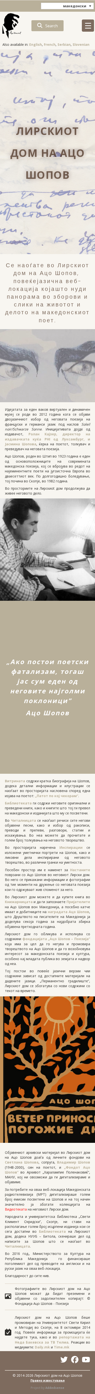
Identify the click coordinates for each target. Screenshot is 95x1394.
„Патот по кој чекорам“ (56, 795)
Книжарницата (19, 901)
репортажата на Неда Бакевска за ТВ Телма (52, 1339)
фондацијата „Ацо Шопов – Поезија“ (56, 938)
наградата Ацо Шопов (68, 911)
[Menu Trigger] (88, 25)
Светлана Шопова (21, 1162)
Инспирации (71, 847)
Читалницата (23, 820)
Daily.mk (42, 1347)
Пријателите (78, 901)
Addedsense (54, 1388)
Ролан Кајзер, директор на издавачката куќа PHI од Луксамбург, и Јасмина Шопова (47, 439)
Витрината (15, 781)
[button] (47, 25)
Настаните (80, 870)
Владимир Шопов (73, 1162)
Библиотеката (18, 803)
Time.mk (61, 1347)
